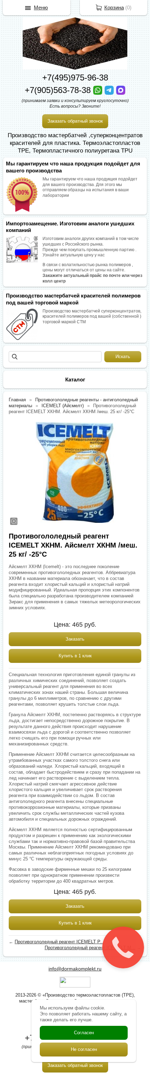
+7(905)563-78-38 (59, 90)
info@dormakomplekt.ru (75, 969)
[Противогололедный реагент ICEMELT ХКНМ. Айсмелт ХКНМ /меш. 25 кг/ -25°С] (75, 472)
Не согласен (84, 1049)
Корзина (114, 7)
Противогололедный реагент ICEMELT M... (90, 947)
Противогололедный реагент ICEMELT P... (59, 941)
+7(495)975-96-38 (75, 77)
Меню (41, 7)
